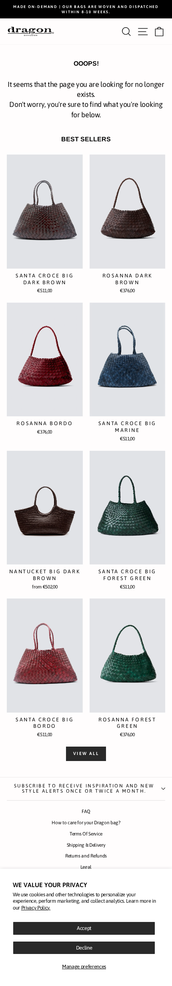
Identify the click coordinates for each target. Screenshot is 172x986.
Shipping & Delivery (86, 845)
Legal (86, 867)
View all (86, 753)
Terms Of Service (86, 834)
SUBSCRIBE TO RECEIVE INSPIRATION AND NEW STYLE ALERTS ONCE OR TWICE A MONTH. (84, 788)
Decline (84, 948)
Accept (84, 928)
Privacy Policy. (35, 908)
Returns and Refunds (86, 856)
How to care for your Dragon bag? (86, 822)
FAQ (86, 811)
